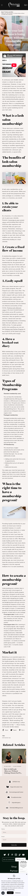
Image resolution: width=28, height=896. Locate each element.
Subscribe (14, 845)
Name (3, 829)
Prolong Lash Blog (9, 11)
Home (2, 11)
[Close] (26, 874)
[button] (2, 5)
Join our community (8, 859)
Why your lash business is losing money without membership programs (13, 14)
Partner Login (20, 859)
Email (3, 836)
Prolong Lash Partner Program (14, 329)
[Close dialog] (27, 860)
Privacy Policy (11, 889)
